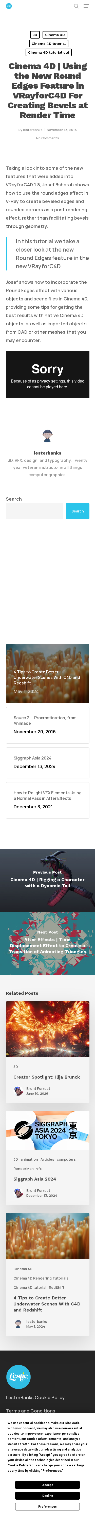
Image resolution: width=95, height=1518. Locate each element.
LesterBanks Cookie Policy (35, 1397)
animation (29, 1159)
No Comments (47, 138)
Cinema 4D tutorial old (48, 52)
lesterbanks (33, 129)
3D (35, 35)
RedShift (56, 1287)
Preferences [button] (52, 1470)
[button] (86, 6)
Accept (47, 1485)
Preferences (47, 1506)
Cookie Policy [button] (18, 1465)
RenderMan (23, 1168)
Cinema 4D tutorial (49, 44)
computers (66, 1159)
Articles (47, 1159)
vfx (39, 1168)
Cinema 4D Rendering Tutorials (40, 1278)
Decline (47, 1496)
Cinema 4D (55, 35)
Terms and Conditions (30, 1411)
